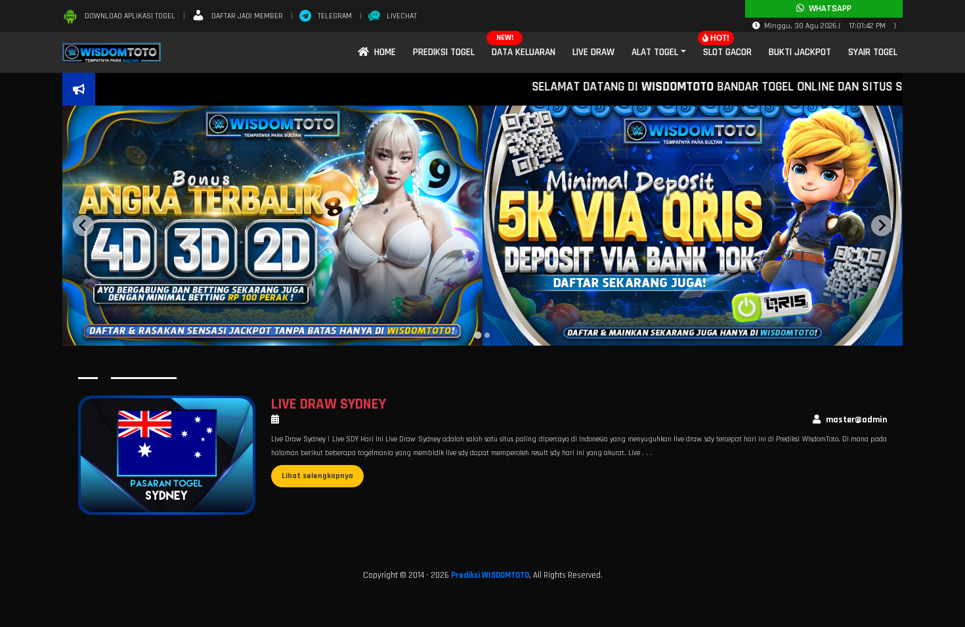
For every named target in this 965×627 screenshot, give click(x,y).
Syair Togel (872, 52)
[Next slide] (881, 225)
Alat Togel (655, 52)
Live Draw (593, 52)
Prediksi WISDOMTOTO (490, 575)
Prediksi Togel (444, 52)
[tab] (477, 334)
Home (382, 52)
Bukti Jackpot (800, 52)
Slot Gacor (727, 52)
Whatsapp (827, 8)
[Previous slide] (83, 225)
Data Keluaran (523, 52)
